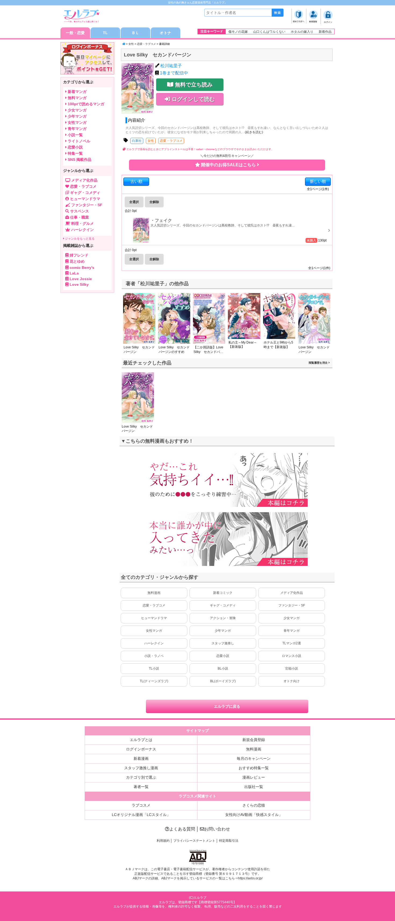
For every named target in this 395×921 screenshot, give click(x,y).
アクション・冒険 (223, 618)
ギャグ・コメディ (223, 605)
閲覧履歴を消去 (318, 362)
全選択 (134, 202)
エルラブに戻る (227, 706)
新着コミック (222, 593)
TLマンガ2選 (291, 643)
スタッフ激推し (222, 643)
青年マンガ (291, 631)
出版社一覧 (253, 787)
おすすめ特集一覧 (254, 768)
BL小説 (223, 668)
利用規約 (163, 841)
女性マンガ (154, 631)
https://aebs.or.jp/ (250, 878)
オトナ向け (291, 681)
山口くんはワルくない (269, 32)
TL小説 (154, 668)
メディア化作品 (291, 593)
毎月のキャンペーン (254, 758)
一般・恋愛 (75, 33)
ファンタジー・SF (291, 605)
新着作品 (325, 32)
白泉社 (137, 141)
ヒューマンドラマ (154, 618)
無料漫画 (154, 593)
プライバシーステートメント (194, 841)
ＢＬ (135, 33)
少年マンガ (223, 631)
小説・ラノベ (154, 656)
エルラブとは (141, 740)
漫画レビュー (253, 777)
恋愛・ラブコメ (146, 43)
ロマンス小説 (291, 656)
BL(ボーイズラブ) (223, 681)
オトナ (165, 33)
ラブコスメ (141, 805)
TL (105, 33)
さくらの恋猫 (253, 805)
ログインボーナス (141, 749)
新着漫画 (141, 758)
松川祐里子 (171, 65)
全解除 (154, 202)
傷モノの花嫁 (238, 32)
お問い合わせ (217, 829)
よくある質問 (182, 829)
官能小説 (291, 668)
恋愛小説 (222, 656)
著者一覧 (141, 787)
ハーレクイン (154, 643)
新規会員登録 (253, 740)
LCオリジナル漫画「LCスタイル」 (141, 814)
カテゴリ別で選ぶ (141, 777)
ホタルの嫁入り (302, 32)
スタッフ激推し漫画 (141, 768)
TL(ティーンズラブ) (154, 681)
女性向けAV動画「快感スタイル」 (253, 814)
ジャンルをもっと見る (79, 238)
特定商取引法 (228, 841)
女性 (131, 43)
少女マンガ (291, 618)
